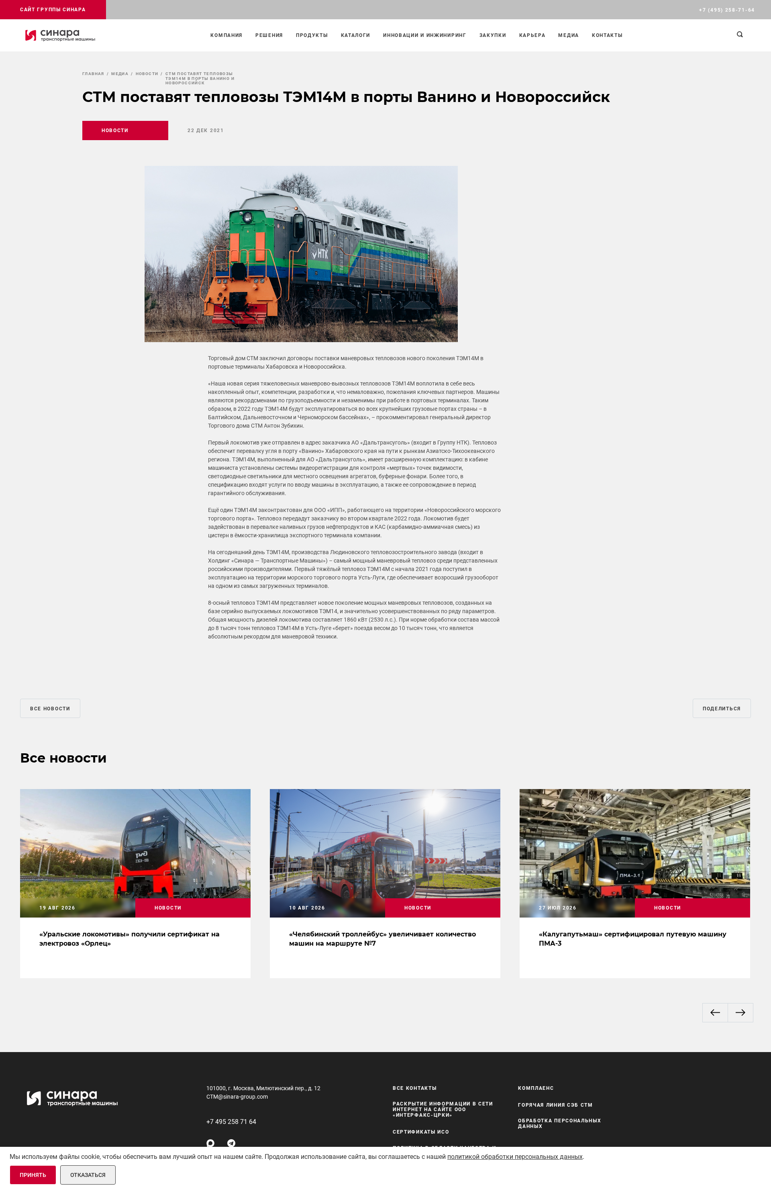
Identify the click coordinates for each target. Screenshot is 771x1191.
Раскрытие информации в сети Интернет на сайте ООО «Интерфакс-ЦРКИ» (443, 1109)
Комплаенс (536, 1088)
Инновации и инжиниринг (424, 35)
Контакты (607, 35)
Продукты (312, 35)
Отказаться (88, 1175)
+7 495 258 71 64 (231, 1122)
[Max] (210, 1143)
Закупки (492, 35)
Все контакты (414, 1088)
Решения (269, 35)
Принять (33, 1175)
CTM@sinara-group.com (237, 1096)
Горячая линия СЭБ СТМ (555, 1105)
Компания (226, 35)
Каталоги (356, 35)
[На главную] (60, 35)
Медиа (568, 35)
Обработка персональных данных (559, 1123)
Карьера (532, 35)
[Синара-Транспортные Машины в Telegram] (231, 1143)
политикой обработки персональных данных (515, 1156)
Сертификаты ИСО (421, 1132)
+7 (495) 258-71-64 (727, 10)
